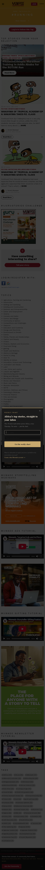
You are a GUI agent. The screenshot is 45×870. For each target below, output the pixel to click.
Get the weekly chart (22, 444)
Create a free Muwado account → (14, 457)
